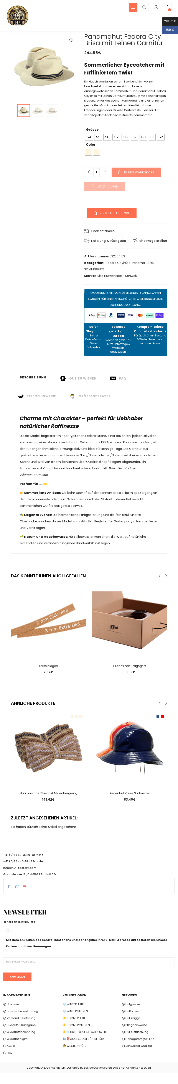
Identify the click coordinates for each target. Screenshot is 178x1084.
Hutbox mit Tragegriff (129, 666)
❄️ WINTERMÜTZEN (75, 1011)
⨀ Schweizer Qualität (137, 1046)
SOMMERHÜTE (94, 269)
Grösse (92, 129)
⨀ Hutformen (131, 1011)
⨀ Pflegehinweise (134, 1025)
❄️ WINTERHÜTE (73, 1004)
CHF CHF (169, 21)
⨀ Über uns (11, 1004)
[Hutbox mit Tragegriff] (129, 620)
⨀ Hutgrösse (131, 1004)
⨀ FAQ (7, 1053)
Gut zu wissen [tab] (83, 378)
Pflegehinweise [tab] (41, 396)
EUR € (168, 29)
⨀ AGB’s (9, 1046)
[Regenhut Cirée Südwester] (129, 748)
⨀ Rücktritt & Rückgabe (19, 1025)
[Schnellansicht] (48, 652)
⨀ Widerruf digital (15, 1039)
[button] (167, 8)
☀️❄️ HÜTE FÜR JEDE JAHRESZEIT (84, 1032)
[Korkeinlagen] (48, 620)
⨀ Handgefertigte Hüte (138, 1039)
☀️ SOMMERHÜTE (74, 1018)
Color (91, 144)
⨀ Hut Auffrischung (135, 1032)
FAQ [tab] (122, 378)
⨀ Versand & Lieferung (19, 1018)
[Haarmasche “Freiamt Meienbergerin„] (48, 748)
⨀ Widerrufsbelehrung (19, 1032)
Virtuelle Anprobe (115, 213)
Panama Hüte (142, 263)
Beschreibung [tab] (33, 377)
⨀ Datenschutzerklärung (20, 1011)
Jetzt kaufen (107, 186)
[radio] (89, 137)
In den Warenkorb (139, 172)
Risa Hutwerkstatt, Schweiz (117, 276)
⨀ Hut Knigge (131, 1018)
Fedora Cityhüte (118, 263)
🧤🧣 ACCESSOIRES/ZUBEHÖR (83, 1039)
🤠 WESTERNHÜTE (74, 1046)
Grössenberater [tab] (95, 396)
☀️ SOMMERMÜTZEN (76, 1025)
